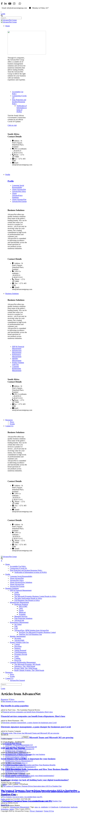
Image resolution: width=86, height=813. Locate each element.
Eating (3, 799)
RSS (7, 743)
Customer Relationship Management (23, 747)
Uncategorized (15, 743)
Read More (5, 805)
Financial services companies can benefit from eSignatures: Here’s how (33, 716)
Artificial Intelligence (17, 769)
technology (5, 809)
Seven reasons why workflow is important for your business (28, 759)
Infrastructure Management (20, 755)
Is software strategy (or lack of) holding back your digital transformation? (35, 780)
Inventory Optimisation (18, 763)
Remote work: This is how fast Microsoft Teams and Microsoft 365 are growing (37, 737)
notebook (44, 807)
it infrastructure (64, 807)
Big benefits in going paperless (15, 706)
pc (39, 807)
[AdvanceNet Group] (9, 20)
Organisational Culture (18, 757)
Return (17, 783)
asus (36, 807)
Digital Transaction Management (21, 749)
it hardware (54, 807)
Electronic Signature (17, 751)
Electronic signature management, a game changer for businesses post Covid (36, 727)
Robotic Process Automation (20, 777)
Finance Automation (17, 773)
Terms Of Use (49, 811)
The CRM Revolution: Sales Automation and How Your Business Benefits (34, 769)
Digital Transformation (18, 771)
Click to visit (12, 125)
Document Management (18, 753)
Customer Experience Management (22, 767)
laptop (12, 809)
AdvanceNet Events (17, 765)
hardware (74, 807)
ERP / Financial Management (21, 745)
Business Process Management (21, 761)
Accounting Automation (18, 775)
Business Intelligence (17, 759)
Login (3, 14)
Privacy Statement (36, 811)
